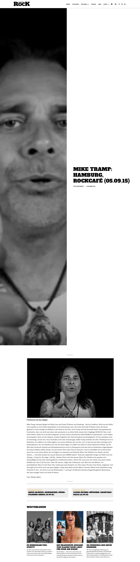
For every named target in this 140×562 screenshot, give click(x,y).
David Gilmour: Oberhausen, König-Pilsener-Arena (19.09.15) (46, 493)
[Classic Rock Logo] (22, 4)
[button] (115, 4)
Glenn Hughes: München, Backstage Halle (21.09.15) (92, 493)
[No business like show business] (100, 527)
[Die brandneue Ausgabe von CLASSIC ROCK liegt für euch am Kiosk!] (70, 527)
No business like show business (99, 546)
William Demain (78, 186)
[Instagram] (122, 4)
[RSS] (124, 4)
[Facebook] (119, 4)
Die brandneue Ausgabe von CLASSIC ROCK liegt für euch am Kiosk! (70, 547)
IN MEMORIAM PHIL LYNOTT (37, 546)
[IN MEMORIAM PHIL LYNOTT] (40, 527)
